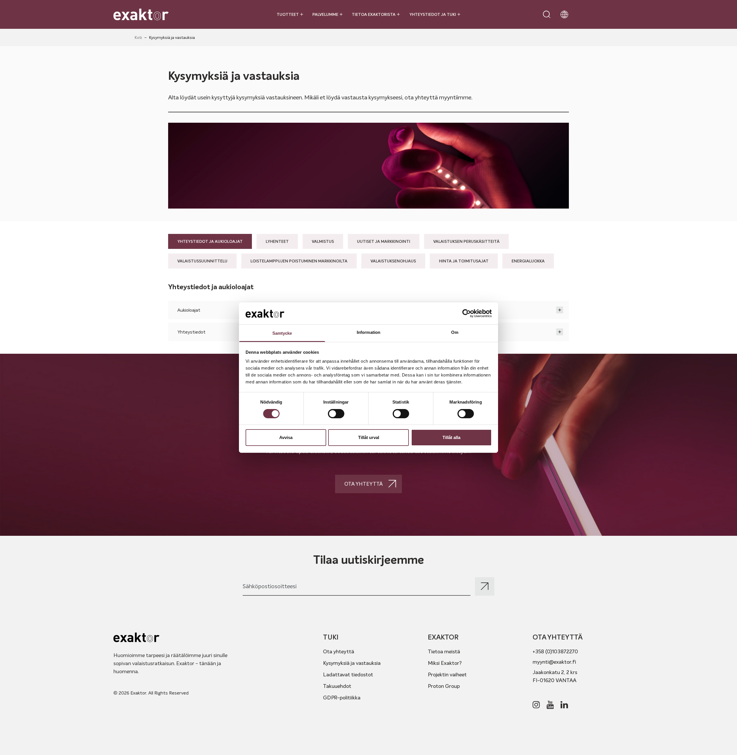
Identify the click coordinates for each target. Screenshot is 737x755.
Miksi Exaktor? (445, 663)
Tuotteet (288, 14)
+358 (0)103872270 (555, 651)
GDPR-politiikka (341, 697)
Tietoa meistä (444, 651)
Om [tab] (454, 332)
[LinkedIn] (564, 704)
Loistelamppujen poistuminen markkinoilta (298, 261)
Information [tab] (368, 332)
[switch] (336, 413)
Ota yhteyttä (338, 651)
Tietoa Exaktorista (374, 14)
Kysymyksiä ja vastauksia (352, 663)
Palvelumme (325, 14)
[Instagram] (536, 704)
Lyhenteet (277, 241)
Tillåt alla (451, 437)
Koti (138, 37)
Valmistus (323, 241)
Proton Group (444, 686)
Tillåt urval (368, 437)
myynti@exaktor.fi (554, 662)
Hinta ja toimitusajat (464, 261)
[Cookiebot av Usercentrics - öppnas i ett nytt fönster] (466, 313)
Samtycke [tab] (282, 333)
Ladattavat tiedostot (348, 674)
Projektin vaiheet (447, 674)
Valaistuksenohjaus (393, 261)
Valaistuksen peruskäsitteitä (466, 241)
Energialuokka (528, 261)
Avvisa (285, 437)
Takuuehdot (337, 686)
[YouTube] (550, 705)
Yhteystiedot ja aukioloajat (210, 241)
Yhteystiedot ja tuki (432, 14)
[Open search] (547, 14)
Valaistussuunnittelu (202, 261)
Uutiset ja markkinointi (383, 241)
